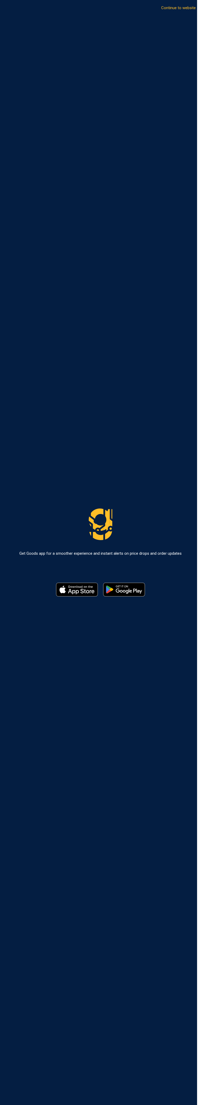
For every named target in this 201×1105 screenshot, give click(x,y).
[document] (98, 552)
